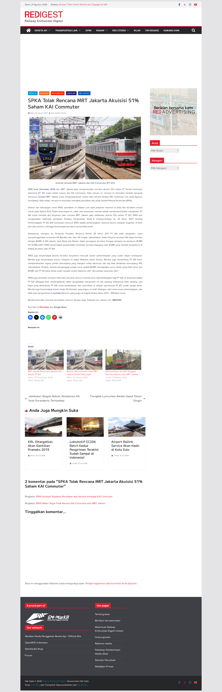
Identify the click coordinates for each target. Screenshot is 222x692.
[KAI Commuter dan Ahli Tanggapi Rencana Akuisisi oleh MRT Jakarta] (123, 359)
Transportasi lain (66, 30)
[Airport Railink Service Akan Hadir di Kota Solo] (126, 419)
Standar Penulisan (105, 660)
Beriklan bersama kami (107, 621)
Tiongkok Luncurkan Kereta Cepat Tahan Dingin (116, 398)
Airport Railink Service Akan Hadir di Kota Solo (125, 445)
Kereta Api (41, 30)
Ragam (100, 30)
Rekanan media (103, 644)
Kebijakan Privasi (104, 666)
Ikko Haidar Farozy (58, 113)
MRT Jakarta (84, 93)
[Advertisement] (111, 66)
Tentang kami (102, 614)
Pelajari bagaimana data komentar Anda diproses (111, 583)
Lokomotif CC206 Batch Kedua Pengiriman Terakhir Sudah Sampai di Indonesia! (84, 449)
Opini (88, 30)
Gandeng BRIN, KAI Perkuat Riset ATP (79, 4)
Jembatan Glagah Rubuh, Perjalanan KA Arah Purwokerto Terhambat (54, 398)
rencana (41, 196)
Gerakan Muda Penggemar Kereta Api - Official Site (53, 636)
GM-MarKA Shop (34, 649)
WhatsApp (44, 307)
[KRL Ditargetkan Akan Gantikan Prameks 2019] (43, 419)
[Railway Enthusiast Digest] (28, 30)
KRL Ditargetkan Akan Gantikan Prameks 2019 (40, 445)
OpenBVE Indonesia (36, 643)
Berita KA (32, 93)
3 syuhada (56, 293)
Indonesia (44, 93)
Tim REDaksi (152, 30)
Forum (28, 655)
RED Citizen (119, 30)
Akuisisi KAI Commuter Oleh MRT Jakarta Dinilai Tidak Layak (82, 373)
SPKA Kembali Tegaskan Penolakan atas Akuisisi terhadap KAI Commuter (74, 496)
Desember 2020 (47, 189)
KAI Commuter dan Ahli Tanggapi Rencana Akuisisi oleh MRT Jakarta (121, 373)
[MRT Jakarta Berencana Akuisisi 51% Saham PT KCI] (46, 359)
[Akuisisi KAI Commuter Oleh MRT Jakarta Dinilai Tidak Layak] (85, 359)
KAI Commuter (57, 93)
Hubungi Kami (171, 30)
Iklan (137, 30)
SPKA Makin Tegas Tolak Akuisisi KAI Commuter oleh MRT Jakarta (70, 503)
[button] (48, 30)
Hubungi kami (102, 637)
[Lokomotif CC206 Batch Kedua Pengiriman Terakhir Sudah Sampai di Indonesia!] (85, 419)
